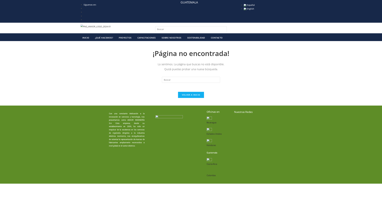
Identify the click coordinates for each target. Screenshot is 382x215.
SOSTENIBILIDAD (196, 37)
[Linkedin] (247, 120)
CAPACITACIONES (146, 37)
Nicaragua (211, 122)
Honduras (211, 145)
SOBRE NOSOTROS (171, 37)
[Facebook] (237, 120)
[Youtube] (256, 120)
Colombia (211, 175)
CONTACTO (217, 37)
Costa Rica (212, 164)
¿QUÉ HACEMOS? (104, 37)
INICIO (85, 37)
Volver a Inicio (191, 94)
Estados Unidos (214, 134)
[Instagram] (266, 120)
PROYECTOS (125, 37)
